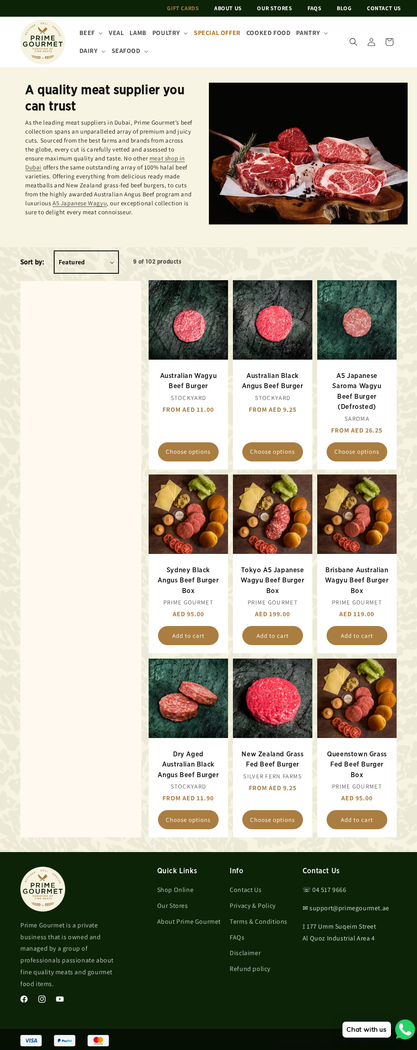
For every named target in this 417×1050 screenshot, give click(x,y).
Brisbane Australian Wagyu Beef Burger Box (356, 580)
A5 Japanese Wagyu (80, 203)
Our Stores (274, 8)
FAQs (314, 8)
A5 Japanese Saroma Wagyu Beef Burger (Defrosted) (356, 391)
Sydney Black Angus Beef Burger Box (188, 580)
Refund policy (250, 968)
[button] (353, 42)
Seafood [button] (126, 50)
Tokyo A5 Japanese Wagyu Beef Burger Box (273, 580)
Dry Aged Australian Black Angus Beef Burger (188, 764)
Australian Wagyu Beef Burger (188, 381)
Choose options (188, 452)
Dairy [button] (88, 50)
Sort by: (32, 262)
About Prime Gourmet (189, 921)
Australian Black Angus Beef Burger (272, 381)
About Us (228, 8)
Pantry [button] (308, 33)
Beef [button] (87, 33)
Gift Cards (183, 8)
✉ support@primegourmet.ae (346, 908)
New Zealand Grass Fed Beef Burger (273, 759)
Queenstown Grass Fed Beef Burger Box (357, 764)
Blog (344, 8)
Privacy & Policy (253, 905)
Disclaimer (245, 953)
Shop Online (175, 889)
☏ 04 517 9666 (325, 889)
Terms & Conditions (259, 921)
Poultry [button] (166, 33)
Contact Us (384, 8)
